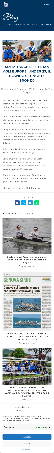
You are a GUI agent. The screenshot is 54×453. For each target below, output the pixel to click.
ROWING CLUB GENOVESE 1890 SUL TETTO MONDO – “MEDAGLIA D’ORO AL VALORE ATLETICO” (27, 337)
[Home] (3, 24)
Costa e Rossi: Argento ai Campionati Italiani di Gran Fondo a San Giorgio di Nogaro (27, 260)
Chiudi (27, 444)
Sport (28, 92)
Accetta (27, 437)
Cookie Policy (26, 450)
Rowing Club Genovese (15, 89)
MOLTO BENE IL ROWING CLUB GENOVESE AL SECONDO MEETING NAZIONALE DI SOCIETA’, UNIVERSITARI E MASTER (27, 391)
